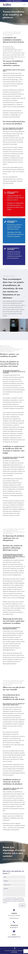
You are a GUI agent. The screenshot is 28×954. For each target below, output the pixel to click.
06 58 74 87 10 (14, 927)
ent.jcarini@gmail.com (14, 937)
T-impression (14, 950)
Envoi (22, 905)
